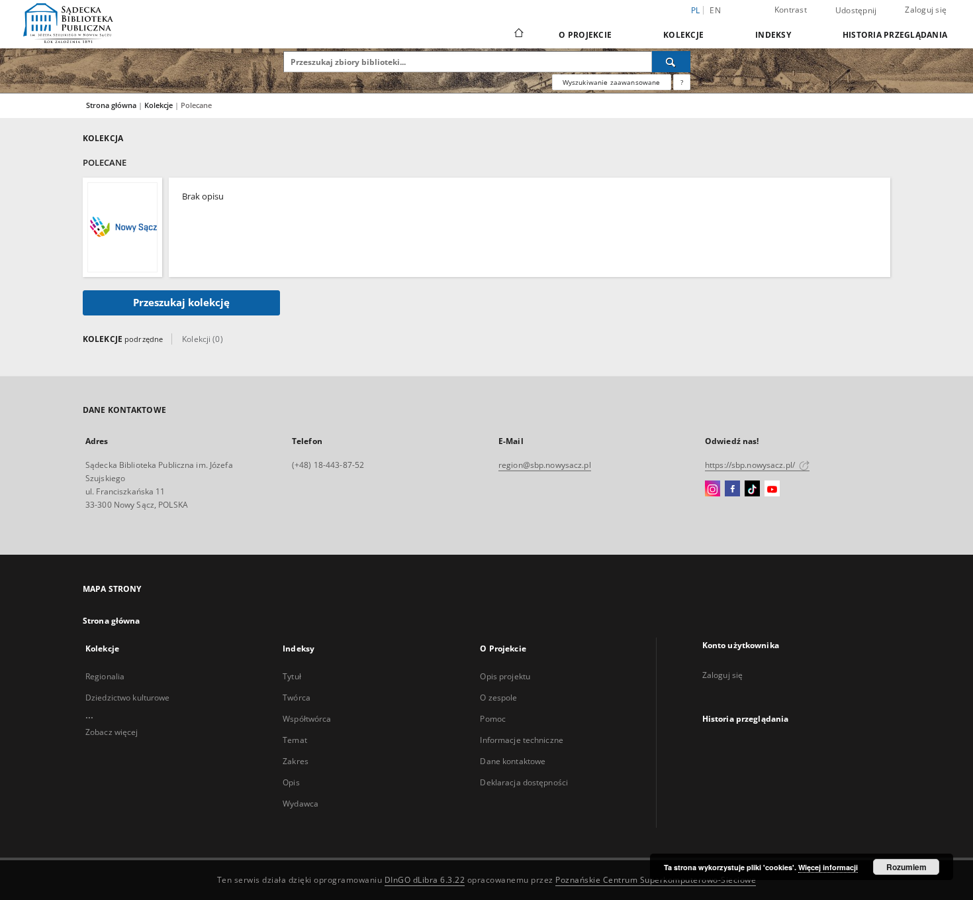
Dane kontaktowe (512, 761)
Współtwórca (307, 718)
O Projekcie (585, 34)
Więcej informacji (828, 867)
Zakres (295, 761)
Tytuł (292, 676)
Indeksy (773, 34)
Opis (291, 782)
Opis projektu (505, 676)
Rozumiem (906, 867)
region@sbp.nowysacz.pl (544, 465)
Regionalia (104, 676)
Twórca (296, 697)
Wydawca (300, 803)
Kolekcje (683, 34)
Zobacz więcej (111, 732)
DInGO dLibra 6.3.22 (425, 879)
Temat (295, 740)
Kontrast (790, 9)
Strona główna (111, 105)
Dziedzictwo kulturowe (127, 697)
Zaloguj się (926, 9)
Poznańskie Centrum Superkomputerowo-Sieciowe (655, 879)
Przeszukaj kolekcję (181, 302)
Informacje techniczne (521, 740)
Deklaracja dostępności (524, 782)
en (715, 10)
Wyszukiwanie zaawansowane (612, 82)
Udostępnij (856, 10)
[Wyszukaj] (671, 61)
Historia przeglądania (895, 34)
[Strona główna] (518, 34)
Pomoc (493, 718)
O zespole (498, 697)
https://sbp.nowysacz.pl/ (751, 465)
